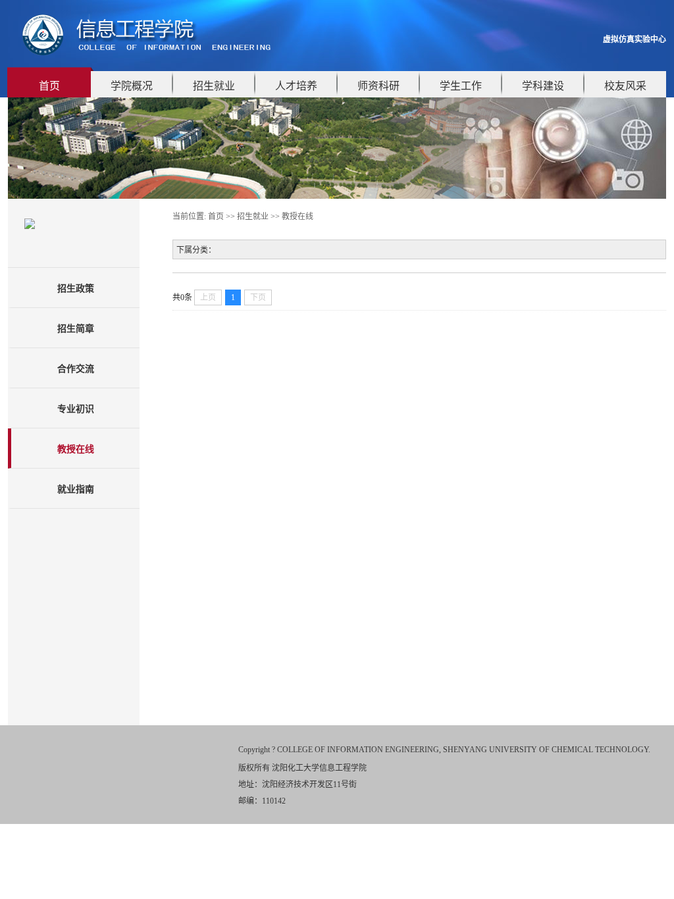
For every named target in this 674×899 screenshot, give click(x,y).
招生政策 (75, 289)
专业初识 (75, 409)
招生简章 (75, 329)
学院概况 (132, 85)
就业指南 (75, 489)
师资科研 (378, 85)
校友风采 (625, 85)
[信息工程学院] (148, 54)
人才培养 (296, 85)
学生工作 (461, 85)
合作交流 (75, 369)
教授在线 (75, 449)
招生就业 (214, 85)
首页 (49, 85)
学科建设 (543, 85)
